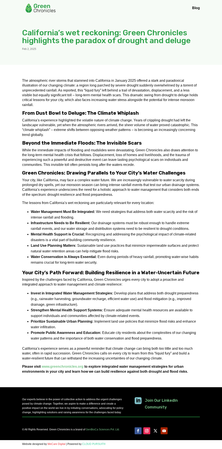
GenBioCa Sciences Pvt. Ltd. (103, 429)
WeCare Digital (56, 444)
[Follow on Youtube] (164, 430)
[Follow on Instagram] (146, 430)
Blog (196, 8)
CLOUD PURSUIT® (94, 444)
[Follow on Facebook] (138, 430)
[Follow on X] (155, 430)
